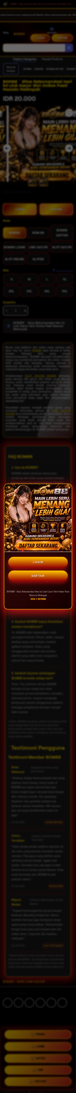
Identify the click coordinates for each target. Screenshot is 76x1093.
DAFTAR (38, 575)
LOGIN (38, 562)
